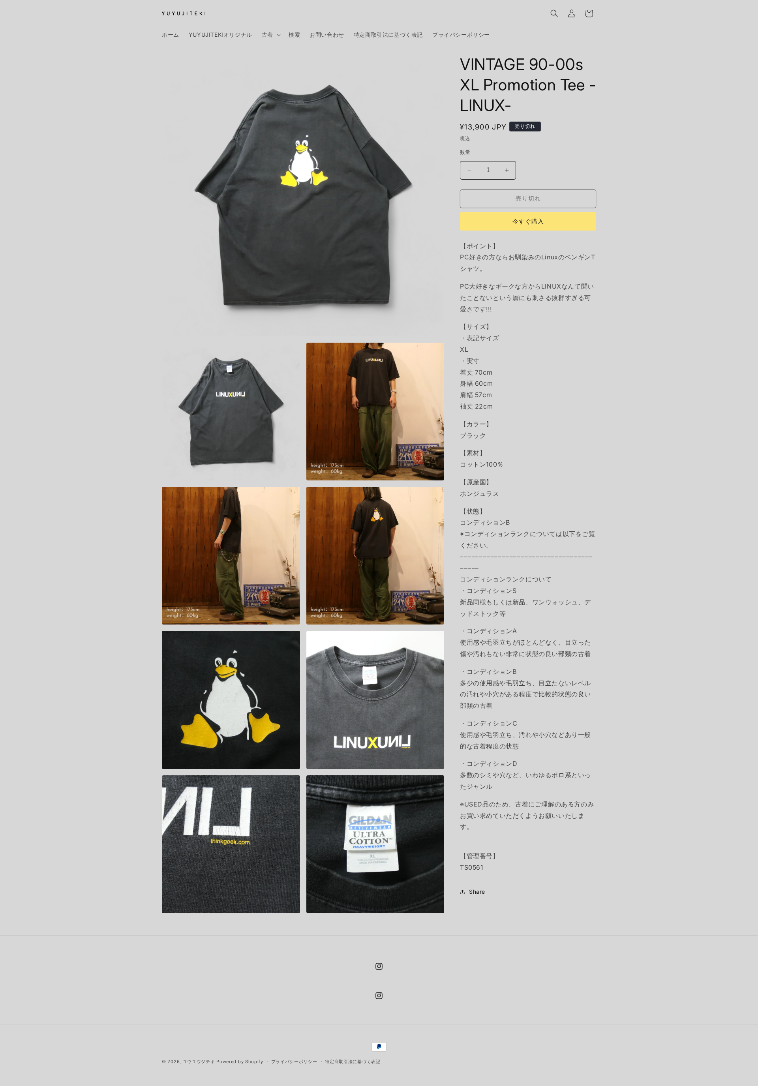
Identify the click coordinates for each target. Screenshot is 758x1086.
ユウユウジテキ (199, 1061)
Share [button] (477, 891)
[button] (270, 34)
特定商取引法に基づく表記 (352, 1061)
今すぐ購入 (528, 221)
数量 (465, 152)
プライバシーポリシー (294, 1061)
